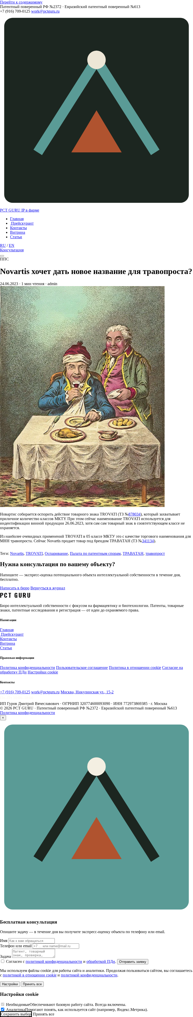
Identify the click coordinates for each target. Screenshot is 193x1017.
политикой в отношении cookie (30, 975)
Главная (17, 219)
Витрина (17, 232)
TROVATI (34, 553)
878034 (134, 514)
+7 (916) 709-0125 (15, 692)
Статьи (16, 237)
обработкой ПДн (100, 961)
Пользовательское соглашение (82, 667)
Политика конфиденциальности (27, 667)
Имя (3, 940)
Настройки (10, 984)
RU (3, 245)
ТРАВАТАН (133, 553)
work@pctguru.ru (45, 11)
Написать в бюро (14, 588)
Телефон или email (16, 946)
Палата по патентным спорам (95, 553)
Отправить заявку (132, 962)
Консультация (12, 250)
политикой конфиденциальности (54, 961)
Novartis (17, 553)
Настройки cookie (43, 672)
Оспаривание (56, 553)
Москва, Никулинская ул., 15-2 (87, 692)
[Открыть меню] (2, 256)
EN (11, 245)
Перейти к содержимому (21, 2)
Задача (5, 956)
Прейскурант (22, 223)
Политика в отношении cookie (135, 667)
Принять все (32, 984)
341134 (148, 541)
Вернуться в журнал (47, 588)
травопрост (155, 553)
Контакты (18, 228)
